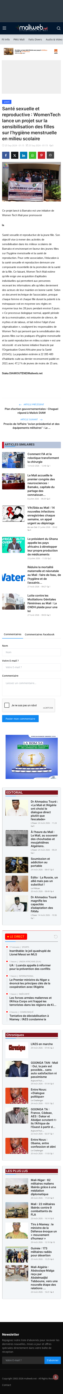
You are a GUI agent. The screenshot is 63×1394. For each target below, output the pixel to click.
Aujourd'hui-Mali (38, 1080)
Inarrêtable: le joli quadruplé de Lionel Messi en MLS (30, 952)
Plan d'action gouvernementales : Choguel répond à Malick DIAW (31, 410)
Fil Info (6, 39)
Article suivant (29, 419)
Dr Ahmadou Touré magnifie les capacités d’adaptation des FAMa (43, 904)
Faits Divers (35, 39)
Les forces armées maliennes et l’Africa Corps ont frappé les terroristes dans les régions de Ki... (32, 1001)
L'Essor (34, 823)
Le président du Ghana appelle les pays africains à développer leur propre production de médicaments (42, 546)
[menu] (4, 28)
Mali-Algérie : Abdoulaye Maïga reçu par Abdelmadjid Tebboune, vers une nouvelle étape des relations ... (44, 1277)
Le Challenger (37, 1100)
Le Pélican (35, 888)
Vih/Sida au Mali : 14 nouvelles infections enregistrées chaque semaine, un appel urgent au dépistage (41, 515)
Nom (5, 645)
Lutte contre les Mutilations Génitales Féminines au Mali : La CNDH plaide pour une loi (42, 603)
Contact (6, 1385)
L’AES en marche (42, 1044)
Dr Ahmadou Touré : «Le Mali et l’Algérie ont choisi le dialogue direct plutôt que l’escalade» (44, 810)
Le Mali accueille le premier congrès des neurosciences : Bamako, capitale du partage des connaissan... (41, 485)
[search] (58, 28)
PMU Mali (19, 39)
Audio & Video (54, 39)
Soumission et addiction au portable (40, 862)
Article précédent (33, 404)
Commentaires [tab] (12, 634)
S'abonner (53, 1360)
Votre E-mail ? (10, 660)
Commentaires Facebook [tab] (39, 634)
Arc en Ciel (32, 527)
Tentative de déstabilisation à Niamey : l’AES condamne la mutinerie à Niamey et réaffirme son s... (33, 1021)
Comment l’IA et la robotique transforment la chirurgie (43, 457)
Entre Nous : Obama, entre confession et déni (43, 1143)
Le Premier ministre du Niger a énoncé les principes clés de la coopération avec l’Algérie (29, 983)
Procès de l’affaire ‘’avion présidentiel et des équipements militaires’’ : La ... (31, 425)
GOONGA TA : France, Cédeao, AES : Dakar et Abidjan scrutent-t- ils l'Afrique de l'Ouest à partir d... (44, 1118)
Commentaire (10, 675)
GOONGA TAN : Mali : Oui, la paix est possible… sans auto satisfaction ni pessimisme (44, 1070)
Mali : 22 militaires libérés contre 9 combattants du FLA (43, 1209)
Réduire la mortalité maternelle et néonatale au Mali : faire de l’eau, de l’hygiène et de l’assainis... (44, 574)
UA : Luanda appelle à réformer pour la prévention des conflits (30, 967)
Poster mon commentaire (20, 718)
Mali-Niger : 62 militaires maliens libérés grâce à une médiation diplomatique (43, 1187)
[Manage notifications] (55, 1377)
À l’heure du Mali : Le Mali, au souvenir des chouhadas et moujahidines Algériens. (44, 839)
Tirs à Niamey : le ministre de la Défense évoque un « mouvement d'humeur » (44, 1231)
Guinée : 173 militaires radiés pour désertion (41, 1252)
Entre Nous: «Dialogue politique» (39, 1093)
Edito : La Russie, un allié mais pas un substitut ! (44, 881)
